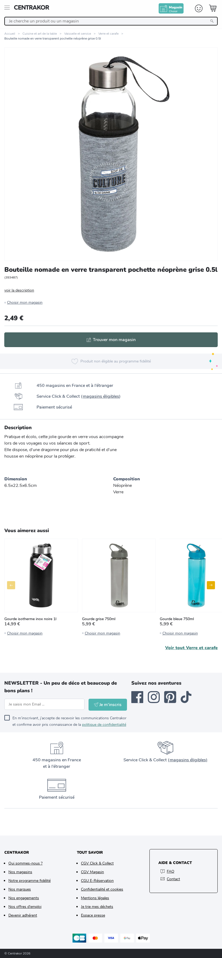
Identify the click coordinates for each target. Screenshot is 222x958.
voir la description (19, 290)
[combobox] (111, 21)
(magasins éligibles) (187, 760)
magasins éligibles (101, 396)
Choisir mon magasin (25, 302)
